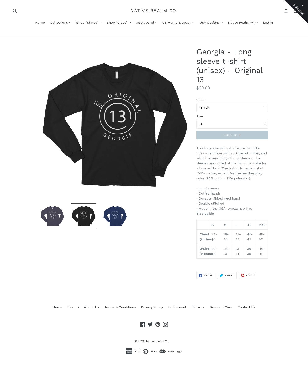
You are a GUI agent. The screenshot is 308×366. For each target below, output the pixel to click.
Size (199, 116)
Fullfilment (177, 307)
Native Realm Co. (154, 10)
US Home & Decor (177, 22)
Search (73, 307)
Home (40, 22)
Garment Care (221, 307)
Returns (198, 307)
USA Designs (210, 22)
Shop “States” (87, 22)
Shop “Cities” (117, 22)
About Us (91, 307)
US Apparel (145, 22)
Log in (268, 22)
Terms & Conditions (120, 307)
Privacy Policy (152, 307)
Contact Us (246, 307)
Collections (59, 22)
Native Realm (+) (242, 22)
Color (200, 100)
